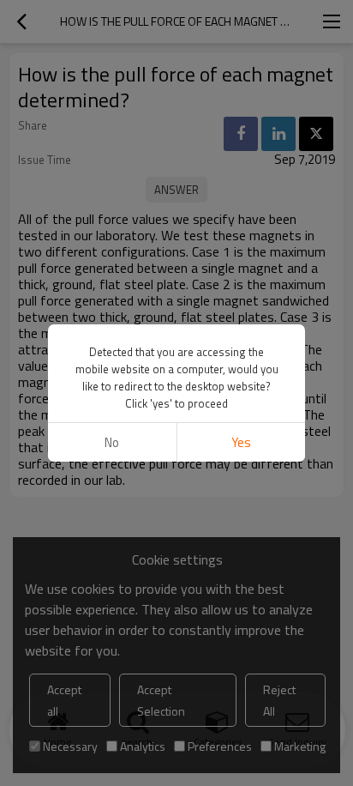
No (112, 442)
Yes (241, 442)
